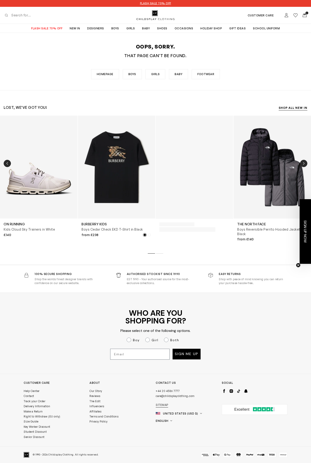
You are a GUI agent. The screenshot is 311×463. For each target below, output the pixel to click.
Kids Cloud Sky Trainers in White (29, 229)
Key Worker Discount (37, 426)
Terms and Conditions (103, 416)
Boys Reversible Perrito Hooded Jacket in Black (270, 231)
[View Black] (145, 235)
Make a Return (33, 411)
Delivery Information (37, 406)
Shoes (162, 28)
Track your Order (34, 401)
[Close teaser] (298, 265)
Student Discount (35, 431)
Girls (130, 28)
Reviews (94, 396)
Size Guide (31, 421)
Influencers (96, 406)
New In (75, 28)
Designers (95, 28)
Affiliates (95, 411)
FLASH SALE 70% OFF (155, 3)
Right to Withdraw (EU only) (42, 416)
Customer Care (261, 15)
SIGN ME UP (186, 353)
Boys (115, 28)
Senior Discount (34, 437)
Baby (146, 28)
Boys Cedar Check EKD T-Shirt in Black (112, 229)
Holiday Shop (211, 28)
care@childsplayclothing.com (175, 396)
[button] (305, 231)
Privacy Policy (98, 421)
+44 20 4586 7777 (167, 391)
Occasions (184, 28)
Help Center (32, 391)
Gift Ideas (237, 28)
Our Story (95, 391)
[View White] (149, 235)
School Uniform (266, 28)
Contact (29, 396)
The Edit (94, 401)
